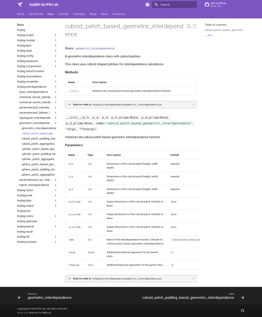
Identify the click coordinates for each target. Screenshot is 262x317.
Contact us (118, 14)
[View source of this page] (188, 26)
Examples (79, 14)
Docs (51, 14)
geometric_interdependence (95, 48)
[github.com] (243, 311)
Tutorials (63, 14)
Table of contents (216, 24)
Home (20, 14)
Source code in (117, 104)
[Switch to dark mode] (147, 4)
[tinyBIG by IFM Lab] (20, 4)
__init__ (74, 91)
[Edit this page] (194, 26)
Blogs (93, 14)
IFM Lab (41, 308)
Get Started (36, 14)
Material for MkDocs (40, 312)
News (104, 14)
